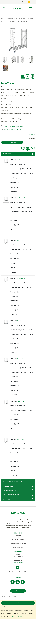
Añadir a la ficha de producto (12, 129)
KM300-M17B (21, 278)
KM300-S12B (21, 359)
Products (9, 19)
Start (3, 19)
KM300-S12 (20, 320)
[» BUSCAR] (4, 8)
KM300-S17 (20, 401)
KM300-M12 (20, 160)
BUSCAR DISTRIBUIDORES (12, 142)
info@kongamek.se (18, 562)
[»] (32, 8)
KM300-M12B (21, 198)
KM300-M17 (20, 240)
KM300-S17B (21, 439)
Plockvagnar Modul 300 (19, 21)
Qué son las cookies (17, 616)
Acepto (18, 603)
